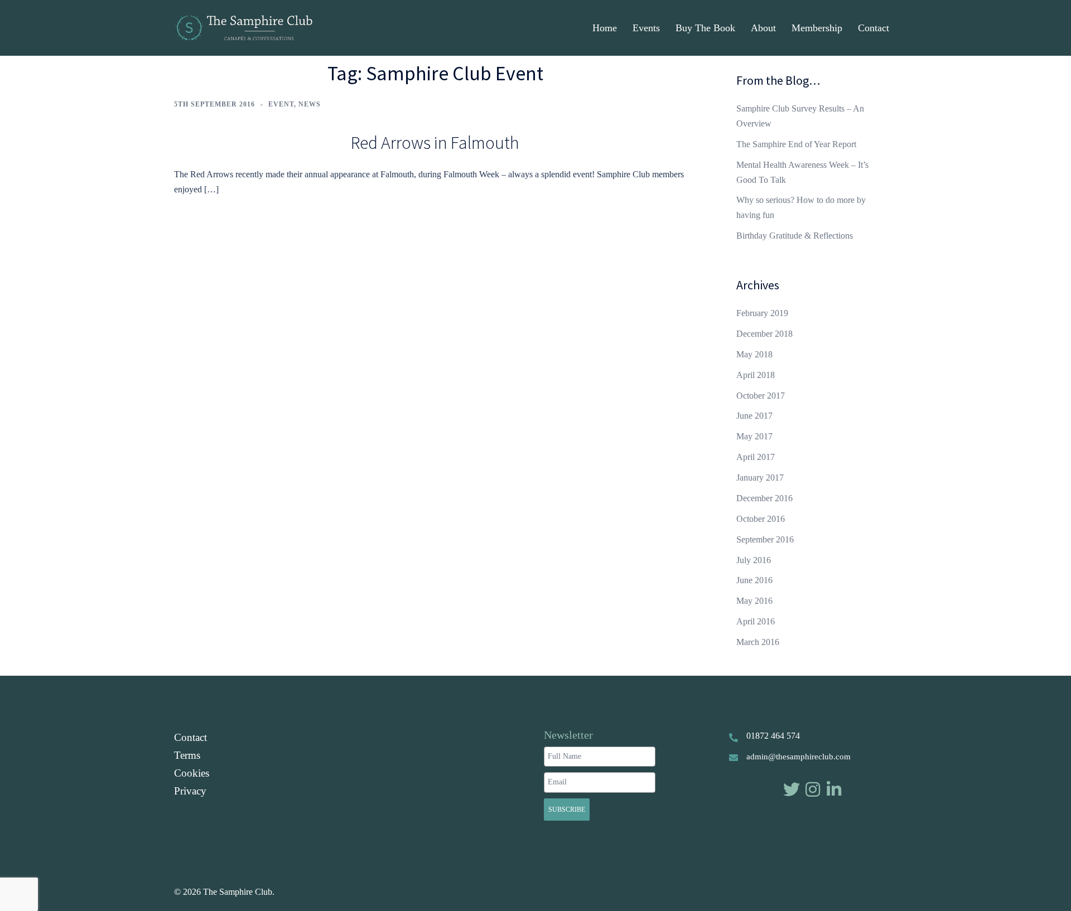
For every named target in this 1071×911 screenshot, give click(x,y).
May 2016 (754, 600)
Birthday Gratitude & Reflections (794, 235)
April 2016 (755, 621)
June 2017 (754, 415)
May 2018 (754, 354)
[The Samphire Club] (243, 27)
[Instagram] (812, 789)
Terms (187, 755)
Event (281, 104)
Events (646, 27)
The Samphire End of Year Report (796, 144)
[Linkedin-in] (834, 789)
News (309, 104)
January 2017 (760, 477)
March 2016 (757, 642)
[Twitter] (791, 789)
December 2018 (764, 333)
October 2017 (760, 395)
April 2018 (755, 375)
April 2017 (755, 457)
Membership (817, 27)
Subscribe (566, 809)
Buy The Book (705, 27)
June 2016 (754, 580)
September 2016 (765, 539)
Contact (873, 27)
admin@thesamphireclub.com (798, 756)
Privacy (190, 791)
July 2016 (753, 560)
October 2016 (760, 519)
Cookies (191, 773)
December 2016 (764, 498)
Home (604, 27)
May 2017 (754, 436)
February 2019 (762, 313)
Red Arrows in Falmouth (435, 143)
